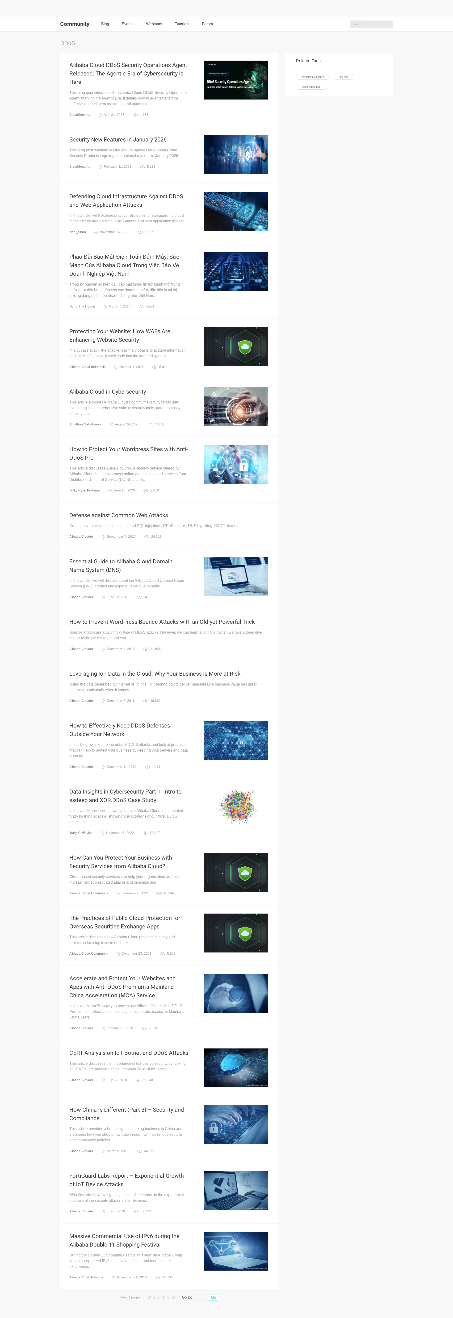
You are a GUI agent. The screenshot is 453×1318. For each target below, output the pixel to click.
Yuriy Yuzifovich (80, 833)
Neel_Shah (77, 232)
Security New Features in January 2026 (118, 139)
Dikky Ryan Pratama (84, 490)
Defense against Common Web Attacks (118, 515)
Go (213, 1297)
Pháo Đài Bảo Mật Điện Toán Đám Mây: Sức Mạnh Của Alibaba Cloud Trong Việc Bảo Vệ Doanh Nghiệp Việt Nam (124, 265)
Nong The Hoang (82, 306)
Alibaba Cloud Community (88, 893)
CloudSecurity (79, 114)
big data (344, 77)
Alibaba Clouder (81, 536)
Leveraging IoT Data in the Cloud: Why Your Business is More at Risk (154, 673)
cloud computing (311, 86)
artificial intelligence (313, 77)
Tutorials (182, 24)
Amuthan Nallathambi (85, 424)
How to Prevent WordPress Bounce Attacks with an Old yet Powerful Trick (162, 622)
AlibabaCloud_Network (86, 1277)
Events (127, 24)
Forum (207, 24)
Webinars (154, 24)
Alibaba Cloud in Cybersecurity (107, 391)
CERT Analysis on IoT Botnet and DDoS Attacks (128, 1053)
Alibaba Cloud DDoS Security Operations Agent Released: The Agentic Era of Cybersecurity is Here (128, 73)
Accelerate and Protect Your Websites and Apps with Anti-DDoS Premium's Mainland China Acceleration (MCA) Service (122, 987)
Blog (105, 24)
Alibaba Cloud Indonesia (87, 367)
